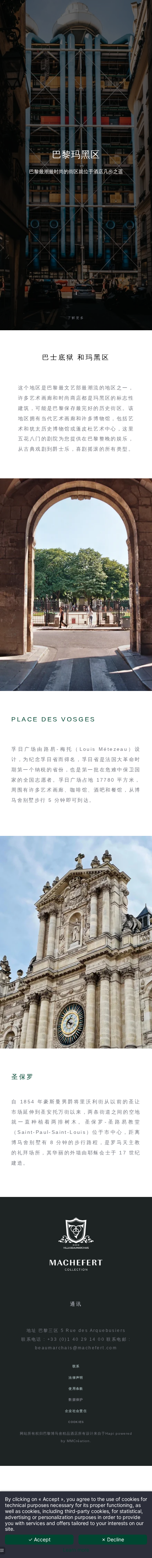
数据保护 (76, 1399)
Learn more (76, 1550)
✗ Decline (112, 1539)
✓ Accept (39, 1539)
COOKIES (76, 1422)
